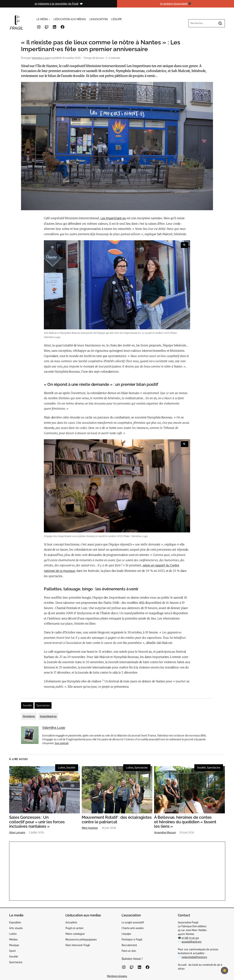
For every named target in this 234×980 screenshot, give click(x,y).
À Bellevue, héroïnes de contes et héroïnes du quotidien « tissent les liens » (185, 822)
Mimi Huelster (90, 827)
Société (27, 705)
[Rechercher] (220, 23)
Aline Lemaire (17, 832)
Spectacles (43, 705)
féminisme (29, 716)
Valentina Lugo (40, 57)
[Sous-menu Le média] (49, 19)
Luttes (61, 767)
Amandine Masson (165, 832)
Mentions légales (117, 976)
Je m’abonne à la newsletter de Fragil (56, 3)
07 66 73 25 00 (190, 937)
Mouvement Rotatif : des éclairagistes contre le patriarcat (117, 819)
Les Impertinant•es (113, 218)
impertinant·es (48, 716)
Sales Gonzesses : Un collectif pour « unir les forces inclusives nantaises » (37, 822)
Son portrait (62, 743)
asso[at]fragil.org (191, 941)
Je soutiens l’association (174, 3)
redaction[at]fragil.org (194, 957)
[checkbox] (224, 970)
